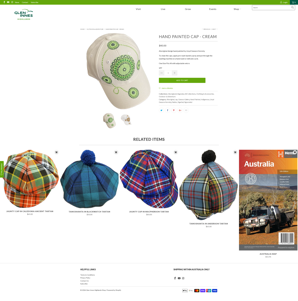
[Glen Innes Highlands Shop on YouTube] (8, 2)
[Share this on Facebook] (167, 110)
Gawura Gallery (184, 99)
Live (163, 9)
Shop (236, 9)
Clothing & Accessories (205, 94)
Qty (160, 68)
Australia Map (268, 200)
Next (214, 29)
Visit (138, 9)
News (17, 2)
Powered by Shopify (114, 290)
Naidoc (174, 102)
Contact (25, 2)
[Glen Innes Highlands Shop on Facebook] (4, 2)
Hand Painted (195, 99)
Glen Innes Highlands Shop (96, 290)
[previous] (84, 71)
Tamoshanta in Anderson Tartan (208, 185)
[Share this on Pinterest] (173, 110)
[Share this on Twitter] (161, 110)
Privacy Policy (85, 278)
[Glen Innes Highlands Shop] (24, 14)
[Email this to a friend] (186, 110)
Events (212, 9)
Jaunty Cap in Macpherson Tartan (149, 179)
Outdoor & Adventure (167, 97)
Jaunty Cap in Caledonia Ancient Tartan (30, 179)
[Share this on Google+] (180, 110)
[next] (152, 71)
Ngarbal (181, 102)
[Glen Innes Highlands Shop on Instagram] (12, 2)
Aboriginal (170, 99)
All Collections (190, 94)
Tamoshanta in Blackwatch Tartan (89, 179)
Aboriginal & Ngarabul (176, 94)
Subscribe (34, 2)
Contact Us (84, 281)
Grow (188, 9)
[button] (166, 88)
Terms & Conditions (87, 275)
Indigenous (205, 99)
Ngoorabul (188, 102)
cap (176, 99)
